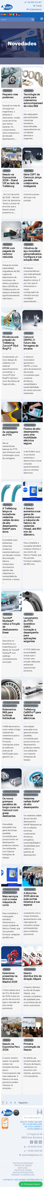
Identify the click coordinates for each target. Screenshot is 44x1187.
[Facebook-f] (31, 1142)
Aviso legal (23, 1168)
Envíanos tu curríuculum (22, 1175)
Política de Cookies (23, 1165)
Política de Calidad (23, 1170)
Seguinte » (23, 1103)
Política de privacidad (23, 1163)
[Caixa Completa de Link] (11, 106)
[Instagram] (36, 1142)
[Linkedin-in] (40, 1142)
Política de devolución (23, 1172)
